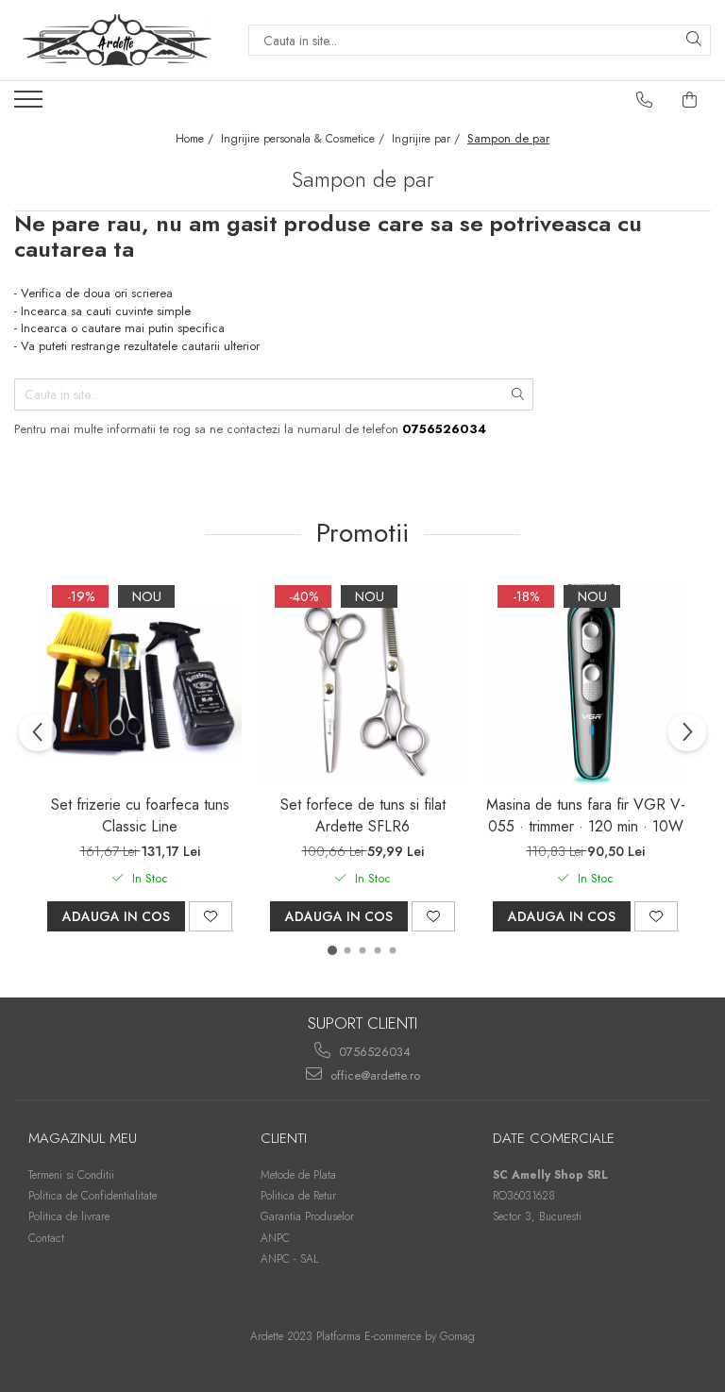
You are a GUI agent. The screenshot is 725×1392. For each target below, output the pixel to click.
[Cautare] (694, 40)
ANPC (275, 1238)
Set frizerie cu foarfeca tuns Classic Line (140, 815)
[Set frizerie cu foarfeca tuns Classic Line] (140, 682)
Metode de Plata (298, 1174)
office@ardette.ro (373, 1075)
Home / (196, 138)
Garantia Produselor (307, 1216)
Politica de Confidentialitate (92, 1195)
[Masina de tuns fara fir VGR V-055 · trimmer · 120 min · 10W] (585, 682)
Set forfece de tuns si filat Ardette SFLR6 (363, 815)
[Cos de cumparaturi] (690, 100)
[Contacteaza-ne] (644, 100)
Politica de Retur (298, 1195)
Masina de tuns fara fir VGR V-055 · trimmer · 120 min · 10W (585, 815)
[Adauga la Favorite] (210, 916)
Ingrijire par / (428, 138)
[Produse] (30, 105)
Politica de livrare (69, 1216)
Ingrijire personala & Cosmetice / (304, 138)
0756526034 (373, 1052)
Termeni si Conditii (71, 1174)
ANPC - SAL (290, 1258)
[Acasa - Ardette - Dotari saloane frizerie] (117, 40)
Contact (46, 1238)
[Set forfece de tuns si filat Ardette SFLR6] (362, 682)
